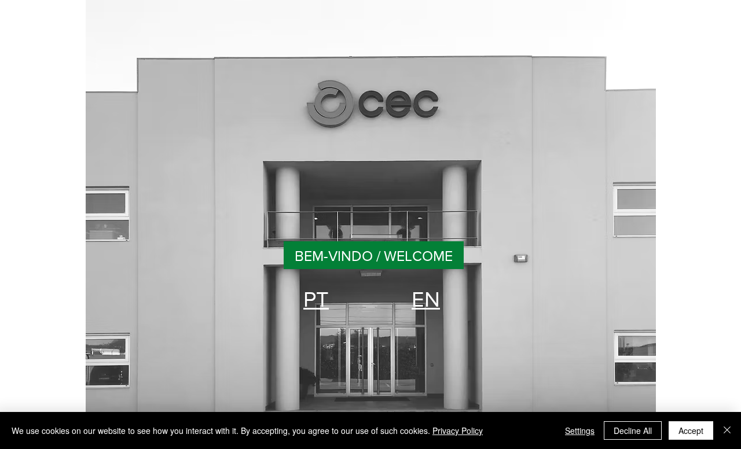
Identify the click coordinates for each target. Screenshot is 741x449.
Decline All (633, 430)
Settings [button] (580, 430)
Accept (690, 430)
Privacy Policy (457, 430)
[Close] (727, 430)
